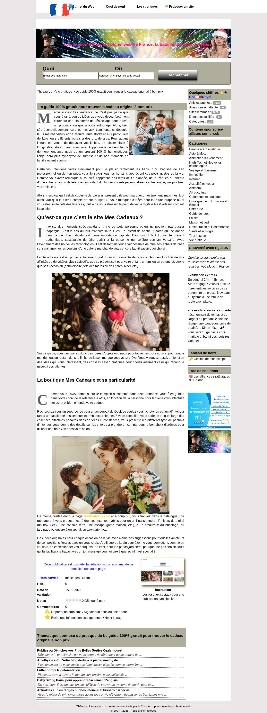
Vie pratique (197, 240)
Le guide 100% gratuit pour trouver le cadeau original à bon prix (119, 91)
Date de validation (44, 592)
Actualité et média (201, 183)
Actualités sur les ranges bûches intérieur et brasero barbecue (83, 690)
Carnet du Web (83, 6)
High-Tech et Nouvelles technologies (205, 164)
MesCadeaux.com (97, 516)
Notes (41, 600)
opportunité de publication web (172, 706)
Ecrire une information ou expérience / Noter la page (87, 617)
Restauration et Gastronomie (209, 227)
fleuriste (42, 547)
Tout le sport (197, 235)
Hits (40, 584)
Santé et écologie (201, 231)
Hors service (48, 578)
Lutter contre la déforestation (58, 670)
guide (51, 353)
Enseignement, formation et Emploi (208, 203)
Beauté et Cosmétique (204, 149)
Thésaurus (44, 91)
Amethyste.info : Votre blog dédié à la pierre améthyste (77, 660)
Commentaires (48, 606)
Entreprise (196, 209)
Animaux (195, 188)
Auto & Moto (197, 153)
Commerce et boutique (205, 196)
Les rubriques (147, 6)
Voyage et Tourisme (203, 170)
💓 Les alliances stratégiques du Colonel (209, 378)
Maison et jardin (200, 222)
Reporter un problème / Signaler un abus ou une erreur (89, 612)
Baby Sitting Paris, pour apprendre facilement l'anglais (77, 680)
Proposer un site (181, 6)
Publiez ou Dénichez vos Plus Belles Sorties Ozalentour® (79, 650)
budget (99, 200)
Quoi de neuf (115, 6)
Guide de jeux (199, 213)
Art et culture (198, 192)
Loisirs (193, 218)
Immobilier (196, 174)
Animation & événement (205, 158)
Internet (194, 179)
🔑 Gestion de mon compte (208, 359)
